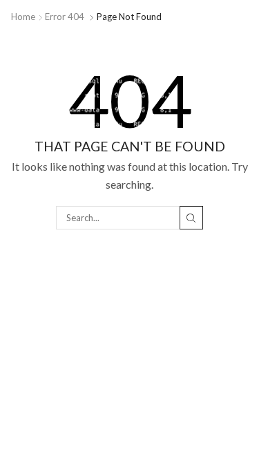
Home (23, 16)
